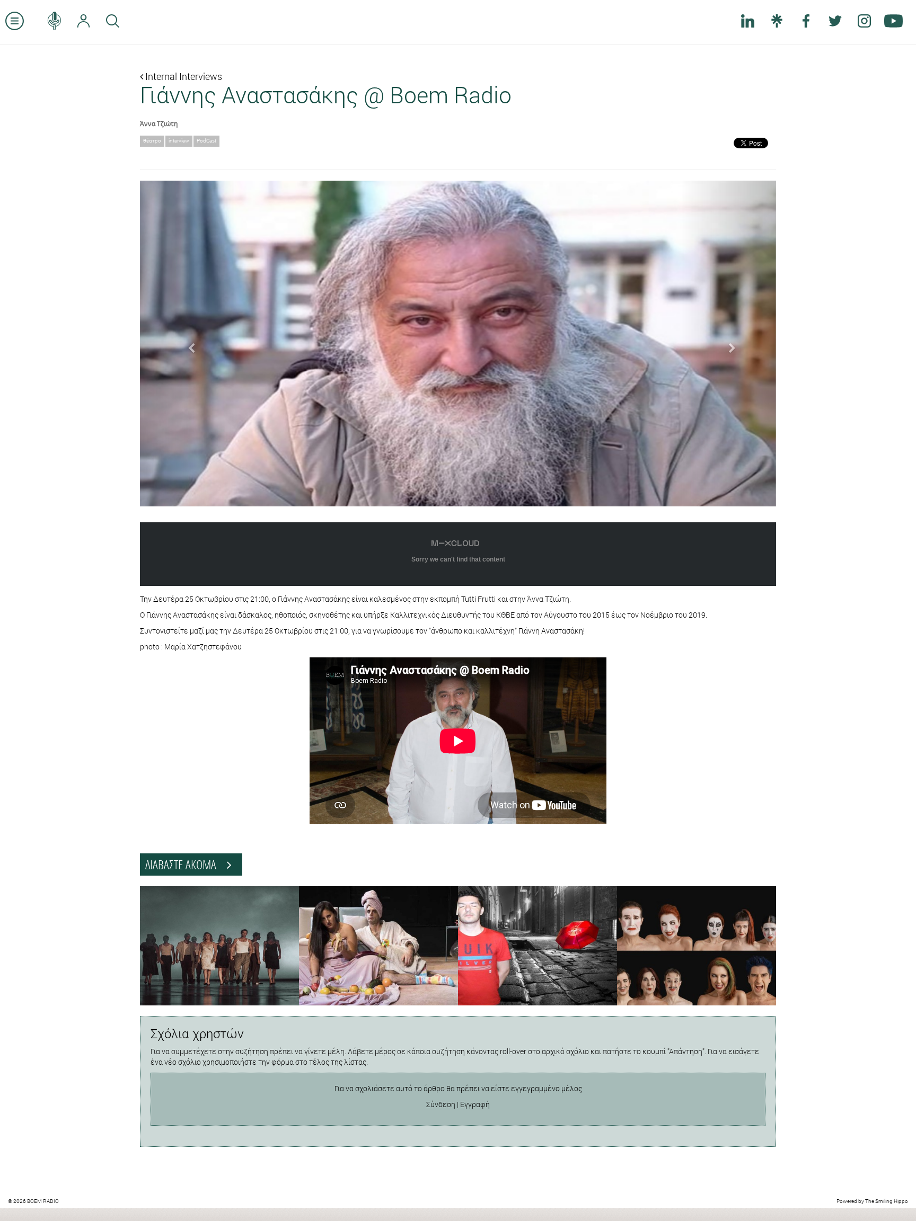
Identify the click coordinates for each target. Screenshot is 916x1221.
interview (179, 140)
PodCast (206, 140)
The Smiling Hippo (886, 1201)
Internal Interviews (182, 76)
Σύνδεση (440, 1104)
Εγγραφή (475, 1104)
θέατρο (152, 140)
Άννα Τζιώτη (159, 123)
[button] (187, 344)
